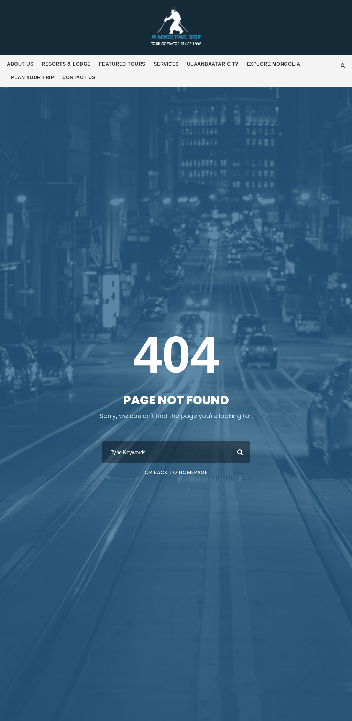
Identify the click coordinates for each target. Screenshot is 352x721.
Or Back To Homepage (176, 472)
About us (20, 64)
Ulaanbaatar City (213, 64)
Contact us (78, 77)
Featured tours (122, 64)
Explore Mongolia (273, 64)
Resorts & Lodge (66, 64)
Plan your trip (32, 77)
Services (166, 64)
